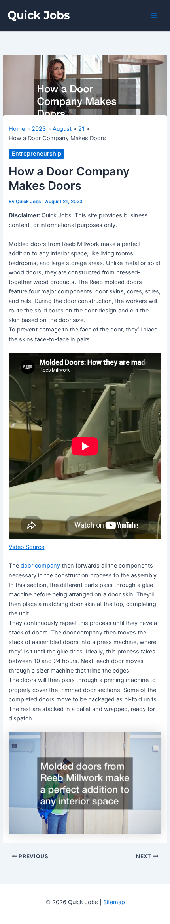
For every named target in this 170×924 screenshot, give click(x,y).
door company (40, 565)
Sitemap (114, 902)
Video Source (26, 547)
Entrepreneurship (36, 153)
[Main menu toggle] (153, 16)
